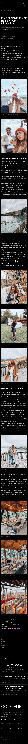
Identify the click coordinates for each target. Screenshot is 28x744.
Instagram (3, 719)
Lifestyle (10, 731)
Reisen (9, 726)
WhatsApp (3, 645)
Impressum (18, 726)
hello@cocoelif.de (22, 2)
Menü (25, 5)
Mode (9, 728)
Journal (2, 728)
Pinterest (3, 639)
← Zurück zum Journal (6, 10)
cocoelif (3, 2)
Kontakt (3, 731)
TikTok (15, 719)
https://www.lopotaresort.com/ (13, 628)
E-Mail (2, 647)
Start (2, 726)
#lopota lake (10, 38)
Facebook (3, 641)
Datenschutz (19, 728)
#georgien (3, 38)
